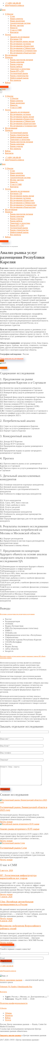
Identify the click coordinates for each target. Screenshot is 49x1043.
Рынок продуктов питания (21, 60)
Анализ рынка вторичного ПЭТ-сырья (19, 829)
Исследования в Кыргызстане (23, 53)
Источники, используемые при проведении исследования (17, 614)
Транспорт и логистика (20, 69)
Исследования (11, 55)
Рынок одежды (16, 64)
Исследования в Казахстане (22, 46)
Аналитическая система (20, 23)
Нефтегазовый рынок (19, 78)
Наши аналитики (17, 21)
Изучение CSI (16, 39)
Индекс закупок (17, 25)
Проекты (9, 57)
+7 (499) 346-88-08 (6, 966)
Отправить (5, 789)
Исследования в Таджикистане (23, 50)
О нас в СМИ (16, 30)
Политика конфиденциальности (14, 1003)
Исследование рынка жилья (22, 41)
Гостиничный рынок (19, 73)
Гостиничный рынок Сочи (13, 848)
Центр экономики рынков (11, 980)
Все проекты (15, 80)
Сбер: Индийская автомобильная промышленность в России (16, 903)
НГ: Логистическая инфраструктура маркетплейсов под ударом (18, 876)
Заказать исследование (20, 37)
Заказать (3, 368)
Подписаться (6, 961)
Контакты (14, 32)
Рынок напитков (17, 62)
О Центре (9, 14)
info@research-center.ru (8, 971)
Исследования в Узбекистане (22, 48)
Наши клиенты (16, 19)
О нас (12, 16)
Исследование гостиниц (20, 44)
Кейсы (8, 82)
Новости (13, 28)
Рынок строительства (19, 76)
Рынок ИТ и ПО (17, 71)
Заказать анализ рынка (10, 1035)
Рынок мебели (16, 66)
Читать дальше (6, 822)
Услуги (8, 34)
